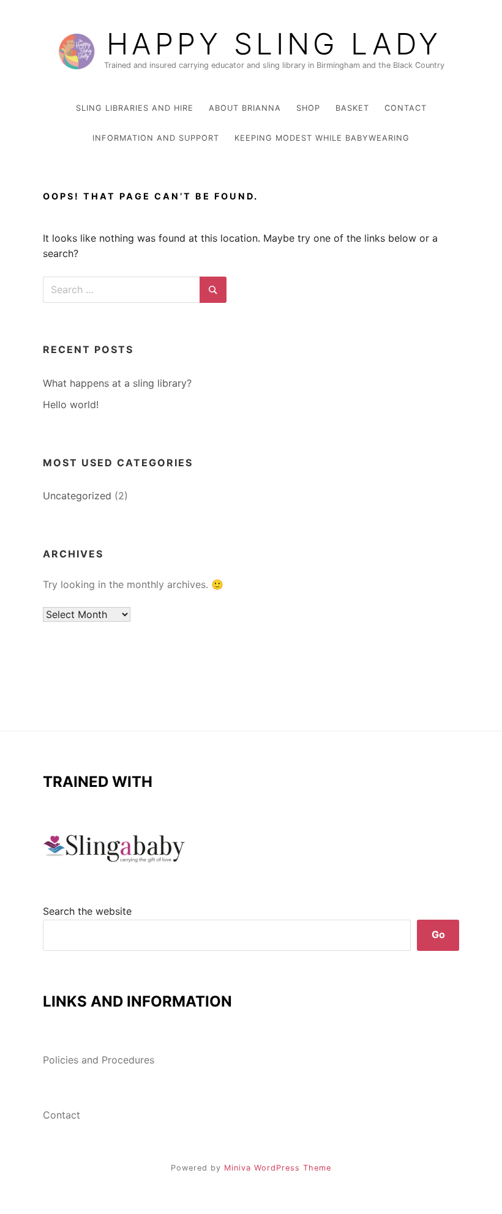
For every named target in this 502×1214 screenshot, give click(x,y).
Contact (405, 108)
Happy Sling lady (274, 44)
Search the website (87, 911)
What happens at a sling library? (117, 383)
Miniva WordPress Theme (277, 1167)
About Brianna (245, 108)
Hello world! (71, 404)
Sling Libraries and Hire (134, 108)
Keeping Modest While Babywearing (322, 138)
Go (438, 934)
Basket (352, 108)
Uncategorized (77, 496)
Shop (308, 108)
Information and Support (155, 138)
